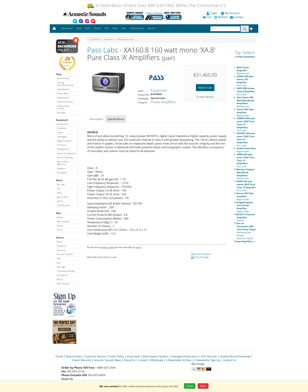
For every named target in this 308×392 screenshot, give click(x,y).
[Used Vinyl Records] (134, 16)
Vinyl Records (63, 205)
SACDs (60, 201)
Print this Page (201, 257)
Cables (60, 132)
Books (60, 217)
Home (59, 356)
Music (59, 180)
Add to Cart (205, 87)
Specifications (115, 119)
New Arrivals (63, 78)
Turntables (62, 172)
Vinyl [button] (78, 28)
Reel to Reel (62, 197)
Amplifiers (62, 128)
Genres (60, 237)
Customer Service (95, 356)
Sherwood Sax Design (246, 229)
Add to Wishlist (206, 96)
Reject (203, 386)
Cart (209, 17)
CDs (59, 188)
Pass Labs (102, 49)
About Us (129, 360)
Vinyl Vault (133, 356)
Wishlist (222, 17)
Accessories (63, 124)
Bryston (246, 217)
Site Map (61, 112)
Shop (58, 74)
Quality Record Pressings (235, 356)
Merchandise (63, 221)
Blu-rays (61, 184)
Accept (190, 386)
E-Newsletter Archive (63, 107)
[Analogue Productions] (154, 16)
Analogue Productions (184, 356)
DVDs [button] (88, 28)
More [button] (151, 28)
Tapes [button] (115, 28)
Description (96, 119)
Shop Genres (63, 97)
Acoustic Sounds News (107, 360)
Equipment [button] (67, 28)
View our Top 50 (244, 240)
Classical (61, 250)
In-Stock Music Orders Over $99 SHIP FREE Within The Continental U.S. (160, 5)
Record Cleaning (65, 157)
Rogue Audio (245, 112)
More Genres (63, 283)
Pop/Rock (61, 246)
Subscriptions (137, 28)
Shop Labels (63, 93)
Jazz (59, 262)
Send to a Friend (202, 254)
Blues (59, 241)
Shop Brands (63, 89)
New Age (61, 266)
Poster (60, 225)
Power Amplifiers (125, 39)
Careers (143, 360)
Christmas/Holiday (66, 271)
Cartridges (62, 136)
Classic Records (81, 360)
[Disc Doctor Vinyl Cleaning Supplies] (173, 16)
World (60, 279)
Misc (58, 213)
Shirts (60, 229)
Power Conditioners (66, 153)
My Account (232, 13)
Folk (59, 258)
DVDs (59, 192)
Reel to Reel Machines (62, 163)
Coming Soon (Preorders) (65, 83)
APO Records (209, 356)
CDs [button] (106, 28)
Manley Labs (243, 70)
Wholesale (156, 360)
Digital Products (64, 140)
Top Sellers (245, 52)
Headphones (63, 149)
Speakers (61, 168)
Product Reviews (65, 101)
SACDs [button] (97, 28)
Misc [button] (124, 28)
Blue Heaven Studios (155, 356)
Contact (238, 17)
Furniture (61, 144)
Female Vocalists (65, 254)
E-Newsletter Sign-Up (207, 360)
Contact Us (229, 360)
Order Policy (116, 356)
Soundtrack (62, 275)
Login (214, 13)
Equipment (62, 119)
